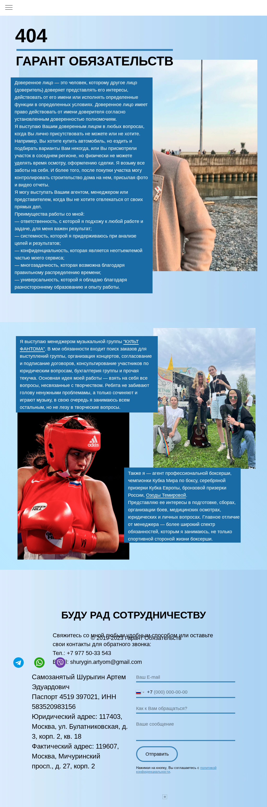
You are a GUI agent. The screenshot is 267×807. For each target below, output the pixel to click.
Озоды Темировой (166, 495)
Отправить (157, 754)
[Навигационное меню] (9, 7)
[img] (73, 484)
